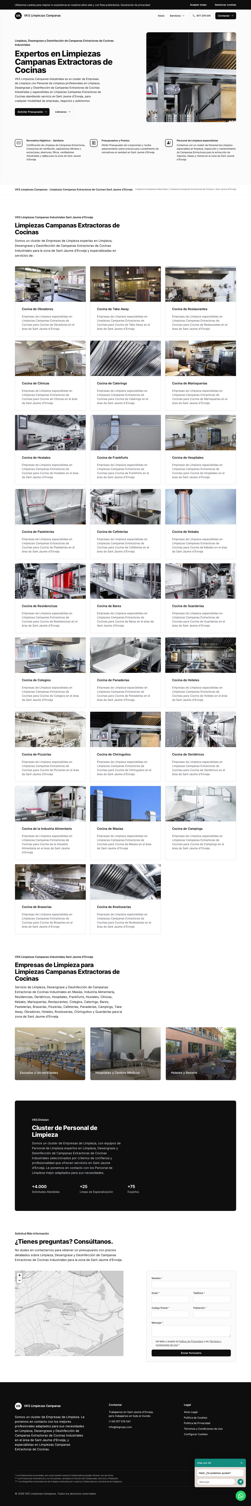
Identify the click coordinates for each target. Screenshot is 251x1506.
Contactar (224, 15)
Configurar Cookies (196, 1434)
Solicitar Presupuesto (30, 111)
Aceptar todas (198, 4)
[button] (69, 1313)
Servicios (175, 15)
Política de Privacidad (191, 1341)
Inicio (161, 15)
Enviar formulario (191, 1352)
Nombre (157, 1278)
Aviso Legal (191, 1412)
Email (156, 1293)
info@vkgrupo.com (120, 1427)
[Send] (240, 1482)
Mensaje (157, 1322)
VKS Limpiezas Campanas (42, 15)
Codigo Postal (161, 1307)
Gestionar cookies (225, 4)
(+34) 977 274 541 (119, 1421)
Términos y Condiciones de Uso (203, 1428)
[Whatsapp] (241, 1496)
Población (199, 1307)
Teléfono (199, 1293)
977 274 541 (204, 15)
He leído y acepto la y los (188, 1343)
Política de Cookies (195, 1417)
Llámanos (61, 111)
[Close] (241, 1463)
